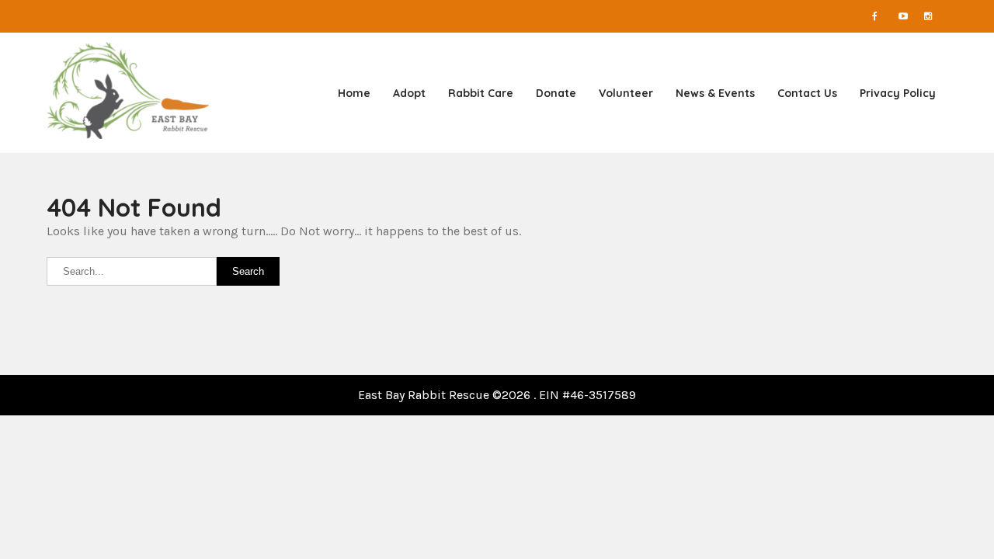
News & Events (715, 93)
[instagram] (935, 16)
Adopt (409, 93)
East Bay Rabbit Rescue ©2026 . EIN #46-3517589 (497, 394)
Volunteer (626, 93)
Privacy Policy (898, 93)
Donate (556, 93)
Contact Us (807, 93)
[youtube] (910, 16)
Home (354, 93)
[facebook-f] (883, 16)
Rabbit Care (480, 93)
